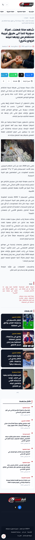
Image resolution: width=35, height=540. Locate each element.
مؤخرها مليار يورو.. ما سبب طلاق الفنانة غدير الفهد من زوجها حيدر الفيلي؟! (10, 290)
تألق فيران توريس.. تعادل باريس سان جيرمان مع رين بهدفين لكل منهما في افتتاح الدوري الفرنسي (16, 467)
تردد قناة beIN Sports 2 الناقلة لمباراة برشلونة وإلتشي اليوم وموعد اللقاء (18, 481)
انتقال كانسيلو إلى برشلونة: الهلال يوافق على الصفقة (12, 323)
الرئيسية (31, 11)
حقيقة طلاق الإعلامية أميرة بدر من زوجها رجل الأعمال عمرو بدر (26, 289)
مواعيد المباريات (25, 478)
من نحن (24, 532)
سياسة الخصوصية (16, 532)
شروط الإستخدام (27, 535)
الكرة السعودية (16, 372)
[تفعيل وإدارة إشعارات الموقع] (3, 536)
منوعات (26, 18)
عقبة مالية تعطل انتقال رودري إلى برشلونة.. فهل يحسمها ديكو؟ (14, 360)
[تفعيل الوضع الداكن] (3, 4)
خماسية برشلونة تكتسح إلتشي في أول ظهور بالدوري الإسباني (17, 411)
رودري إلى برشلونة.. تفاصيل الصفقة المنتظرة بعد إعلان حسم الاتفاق (13, 340)
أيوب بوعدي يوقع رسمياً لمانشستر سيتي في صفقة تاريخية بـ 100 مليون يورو (17, 424)
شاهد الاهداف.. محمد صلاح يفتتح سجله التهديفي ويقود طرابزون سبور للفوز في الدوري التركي (17, 439)
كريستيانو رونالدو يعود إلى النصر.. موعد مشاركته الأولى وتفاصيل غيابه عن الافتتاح (12, 380)
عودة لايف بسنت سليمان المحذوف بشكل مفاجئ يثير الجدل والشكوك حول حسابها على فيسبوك (26, 299)
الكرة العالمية (21, 11)
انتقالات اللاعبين (16, 317)
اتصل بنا (20, 535)
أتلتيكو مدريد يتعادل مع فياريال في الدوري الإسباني (19, 453)
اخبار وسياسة (26, 434)
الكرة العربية (10, 11)
